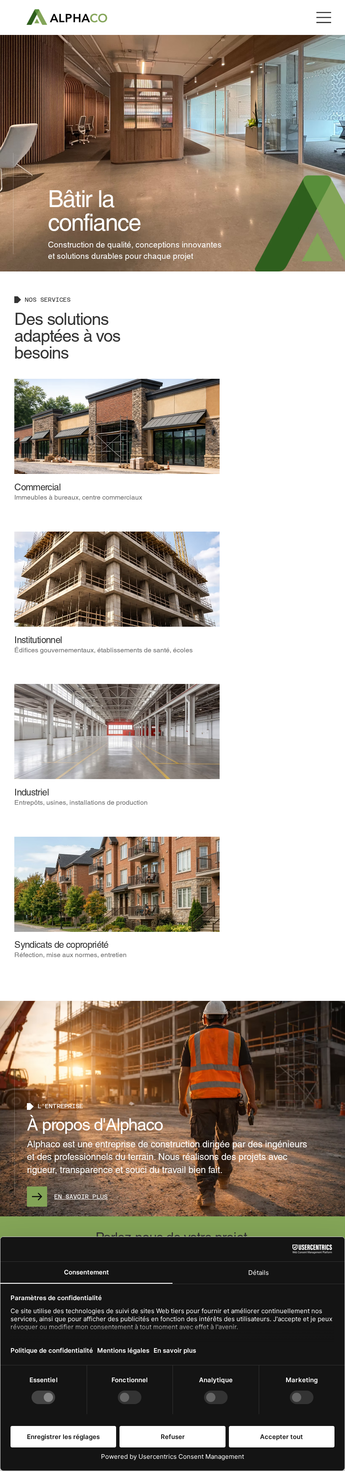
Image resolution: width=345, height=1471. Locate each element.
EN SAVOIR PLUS (81, 1196)
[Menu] (324, 17)
